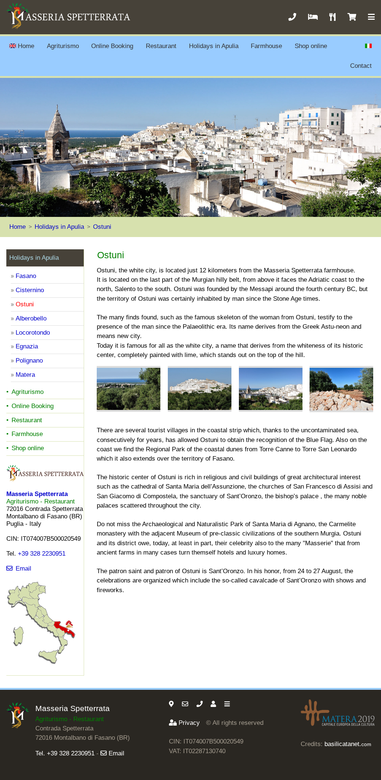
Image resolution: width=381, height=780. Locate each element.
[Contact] (214, 704)
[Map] (172, 704)
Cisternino (30, 290)
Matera (25, 374)
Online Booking (112, 46)
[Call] (200, 704)
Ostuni (102, 226)
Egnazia (27, 346)
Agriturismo (63, 46)
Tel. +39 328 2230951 (65, 753)
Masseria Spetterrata (72, 708)
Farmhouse (266, 46)
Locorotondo (33, 332)
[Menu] (228, 704)
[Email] (186, 704)
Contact (361, 65)
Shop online (311, 46)
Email (23, 568)
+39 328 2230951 (41, 553)
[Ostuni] (128, 389)
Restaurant (161, 46)
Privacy (189, 722)
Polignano (29, 360)
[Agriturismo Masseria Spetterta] (20, 726)
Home (26, 46)
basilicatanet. (347, 744)
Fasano (26, 276)
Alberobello (31, 318)
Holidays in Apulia (213, 46)
